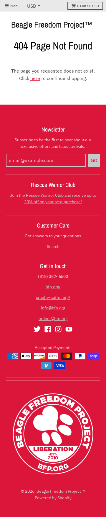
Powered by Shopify (53, 497)
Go (94, 160)
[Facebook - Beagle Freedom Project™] (47, 329)
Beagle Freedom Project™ (51, 24)
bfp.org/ (53, 286)
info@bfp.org (53, 307)
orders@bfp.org (53, 318)
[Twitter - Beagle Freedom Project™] (37, 329)
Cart (88, 6)
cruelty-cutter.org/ (53, 297)
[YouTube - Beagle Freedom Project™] (68, 329)
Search (53, 246)
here (35, 78)
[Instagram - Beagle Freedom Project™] (58, 329)
